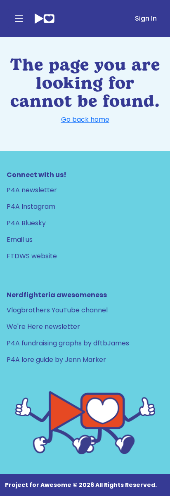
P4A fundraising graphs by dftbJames (68, 343)
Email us (20, 239)
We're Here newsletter (43, 326)
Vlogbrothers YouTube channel (57, 310)
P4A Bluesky (26, 223)
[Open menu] (19, 18)
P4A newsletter (32, 190)
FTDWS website (32, 256)
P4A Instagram (31, 206)
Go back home (85, 119)
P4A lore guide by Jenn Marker (56, 359)
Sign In (146, 18)
